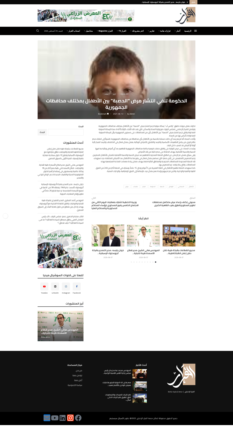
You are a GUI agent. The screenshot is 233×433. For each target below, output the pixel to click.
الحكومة (152, 186)
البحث (80, 126)
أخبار (178, 31)
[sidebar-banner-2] (60, 249)
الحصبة (162, 186)
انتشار (144, 186)
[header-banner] (87, 16)
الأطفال (191, 186)
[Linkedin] (62, 417)
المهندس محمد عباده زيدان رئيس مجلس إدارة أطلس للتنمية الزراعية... (117, 372)
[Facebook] (78, 417)
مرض (127, 186)
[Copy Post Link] (5, 216)
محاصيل (89, 31)
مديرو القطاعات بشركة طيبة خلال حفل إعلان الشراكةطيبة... (179, 251)
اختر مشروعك (138, 31)
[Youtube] (54, 417)
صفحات (135, 186)
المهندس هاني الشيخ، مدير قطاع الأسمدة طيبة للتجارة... (143, 251)
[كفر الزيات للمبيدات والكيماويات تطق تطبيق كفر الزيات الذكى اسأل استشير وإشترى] (140, 398)
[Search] (37, 31)
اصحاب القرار (74, 31)
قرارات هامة (165, 31)
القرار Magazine (106, 31)
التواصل (171, 186)
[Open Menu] (195, 31)
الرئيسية (187, 31)
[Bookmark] (166, 228)
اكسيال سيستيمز (116, 418)
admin (132, 114)
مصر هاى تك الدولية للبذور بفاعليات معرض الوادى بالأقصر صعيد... (116, 384)
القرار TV (122, 31)
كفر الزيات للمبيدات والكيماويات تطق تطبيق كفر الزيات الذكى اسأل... (118, 397)
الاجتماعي (181, 186)
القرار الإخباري (190, 391)
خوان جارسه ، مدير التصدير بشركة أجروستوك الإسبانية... (163, 2)
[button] (187, 2)
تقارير (152, 31)
